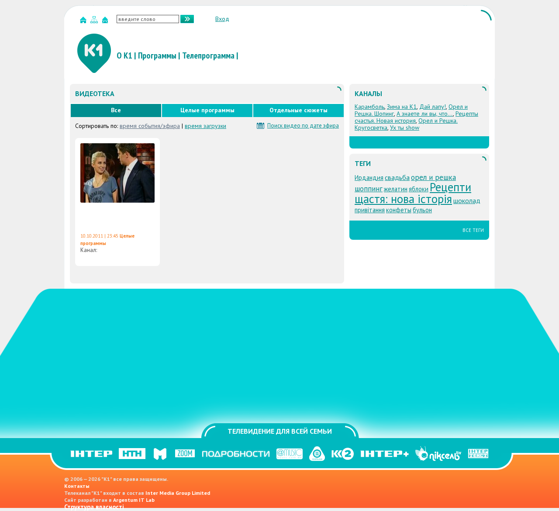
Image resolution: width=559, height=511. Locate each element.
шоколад (466, 200)
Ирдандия (369, 177)
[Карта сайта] (95, 21)
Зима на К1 (402, 106)
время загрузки (205, 126)
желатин (395, 189)
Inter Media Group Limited (177, 493)
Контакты (77, 486)
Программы (157, 55)
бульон (422, 210)
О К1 (124, 55)
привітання (370, 210)
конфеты (398, 210)
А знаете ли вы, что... (425, 113)
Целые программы (207, 110)
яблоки (418, 189)
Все (116, 110)
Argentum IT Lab (134, 500)
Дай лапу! (432, 106)
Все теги (473, 230)
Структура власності (94, 507)
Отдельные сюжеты (298, 110)
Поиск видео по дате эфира (303, 125)
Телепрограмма (208, 55)
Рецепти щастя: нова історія (413, 193)
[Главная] (84, 21)
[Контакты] (106, 21)
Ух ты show (404, 127)
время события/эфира (150, 126)
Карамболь (369, 106)
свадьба (397, 177)
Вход (222, 19)
